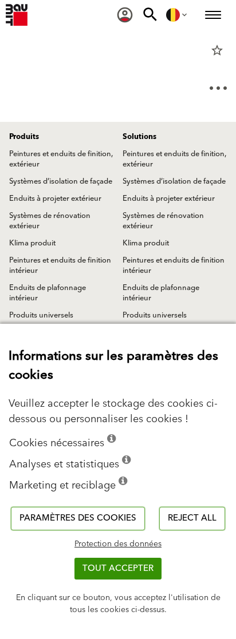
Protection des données (118, 544)
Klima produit (32, 243)
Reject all (192, 518)
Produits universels (41, 315)
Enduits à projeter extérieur (55, 198)
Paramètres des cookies (77, 518)
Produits (24, 136)
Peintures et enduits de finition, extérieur (61, 159)
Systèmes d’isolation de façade (60, 181)
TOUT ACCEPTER (118, 568)
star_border (217, 50)
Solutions (139, 136)
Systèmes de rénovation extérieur (50, 220)
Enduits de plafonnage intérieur (47, 292)
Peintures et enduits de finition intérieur (60, 265)
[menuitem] (125, 15)
